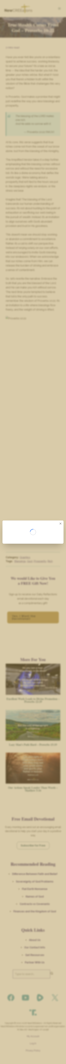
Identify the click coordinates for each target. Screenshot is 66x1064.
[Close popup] (60, 523)
